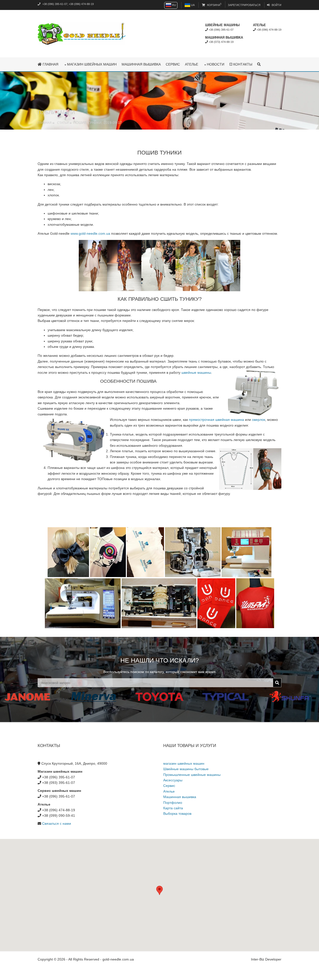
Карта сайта (173, 808)
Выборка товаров (177, 814)
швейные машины (196, 372)
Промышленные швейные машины (192, 775)
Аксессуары (172, 780)
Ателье (191, 64)
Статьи (63, 123)
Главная (50, 64)
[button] (159, 890)
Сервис (173, 64)
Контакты (242, 64)
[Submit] (277, 682)
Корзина (213, 4)
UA (192, 4)
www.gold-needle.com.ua (90, 233)
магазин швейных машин (92, 64)
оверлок (258, 420)
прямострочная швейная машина (216, 420)
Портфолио (172, 803)
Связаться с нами (56, 823)
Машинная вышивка (141, 64)
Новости (215, 64)
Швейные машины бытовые (186, 769)
